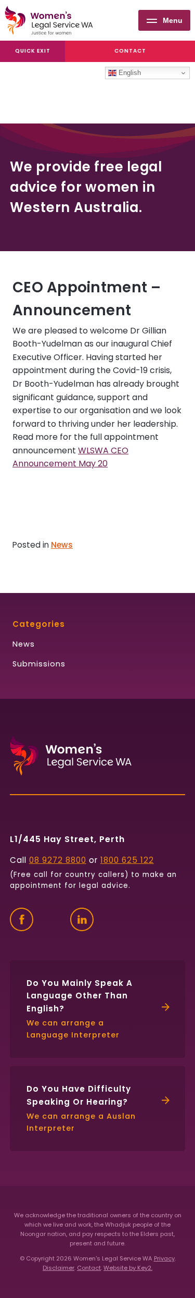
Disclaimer (58, 1268)
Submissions (39, 664)
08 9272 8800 (57, 860)
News (62, 544)
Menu (173, 20)
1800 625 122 (127, 860)
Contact (130, 51)
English (128, 73)
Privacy (164, 1258)
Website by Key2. (127, 1268)
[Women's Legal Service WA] (49, 20)
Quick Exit (32, 51)
